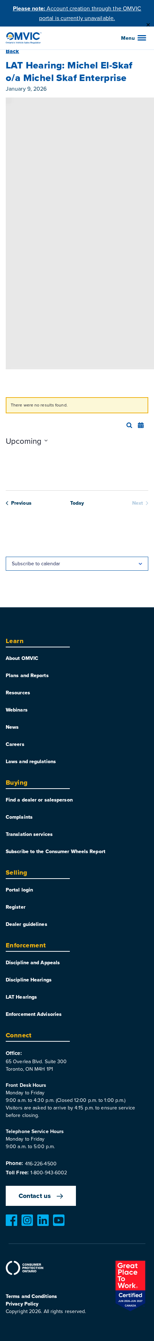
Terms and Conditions (31, 1296)
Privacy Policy (22, 1303)
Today (77, 503)
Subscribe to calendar (36, 563)
